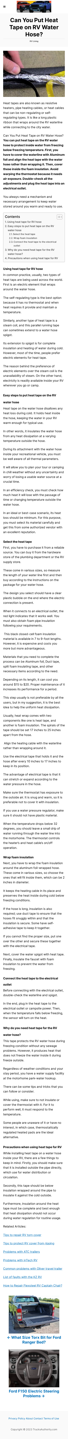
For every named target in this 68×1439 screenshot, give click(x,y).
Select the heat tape (24, 234)
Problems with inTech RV (20, 1260)
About (29, 1418)
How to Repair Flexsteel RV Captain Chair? (32, 1285)
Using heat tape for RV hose (24, 221)
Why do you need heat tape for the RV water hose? (31, 251)
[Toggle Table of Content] (58, 217)
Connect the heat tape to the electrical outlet (35, 243)
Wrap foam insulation (25, 238)
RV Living (34, 41)
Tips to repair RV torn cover (22, 1235)
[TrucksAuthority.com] (34, 6)
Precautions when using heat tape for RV (33, 258)
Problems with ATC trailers (21, 1252)
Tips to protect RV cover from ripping (28, 1243)
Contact (38, 1418)
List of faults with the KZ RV (22, 1277)
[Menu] (4, 7)
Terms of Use (51, 1418)
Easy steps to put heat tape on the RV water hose (31, 228)
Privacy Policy (17, 1418)
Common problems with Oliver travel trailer (32, 1268)
